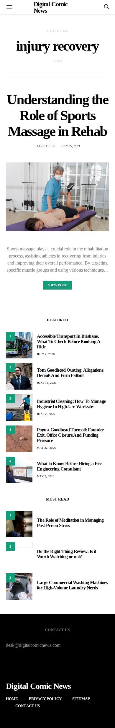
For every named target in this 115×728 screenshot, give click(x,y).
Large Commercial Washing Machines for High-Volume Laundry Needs (72, 585)
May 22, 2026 (46, 447)
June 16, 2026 (46, 382)
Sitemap (81, 699)
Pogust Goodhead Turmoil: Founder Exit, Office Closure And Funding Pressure (70, 435)
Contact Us (27, 706)
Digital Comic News (38, 686)
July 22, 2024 (70, 146)
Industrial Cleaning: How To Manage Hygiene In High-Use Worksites (71, 404)
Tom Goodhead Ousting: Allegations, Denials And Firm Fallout (70, 373)
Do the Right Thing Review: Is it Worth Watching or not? (66, 554)
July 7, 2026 (46, 354)
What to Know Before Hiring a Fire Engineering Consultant (69, 466)
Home (12, 699)
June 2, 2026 (46, 413)
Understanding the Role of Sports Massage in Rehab (57, 115)
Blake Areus (44, 146)
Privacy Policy (45, 699)
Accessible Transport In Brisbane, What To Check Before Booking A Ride (68, 341)
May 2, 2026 (45, 476)
